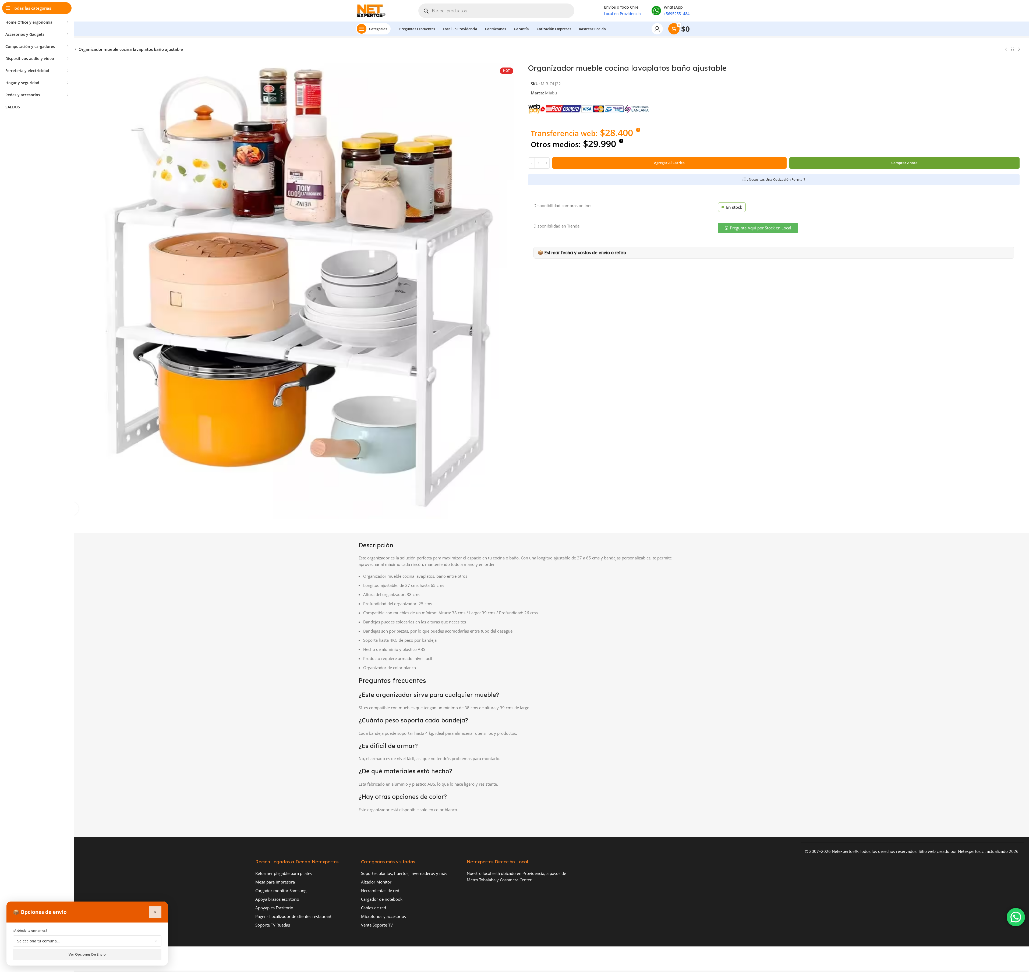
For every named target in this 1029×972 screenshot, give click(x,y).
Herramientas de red (380, 890)
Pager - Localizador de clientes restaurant (293, 916)
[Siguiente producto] (1019, 49)
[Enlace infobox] (670, 11)
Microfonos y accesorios (383, 916)
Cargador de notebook (381, 899)
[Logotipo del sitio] (372, 10)
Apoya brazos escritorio (277, 899)
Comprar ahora (904, 162)
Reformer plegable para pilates (283, 873)
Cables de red (373, 907)
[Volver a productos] (1012, 49)
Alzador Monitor (376, 882)
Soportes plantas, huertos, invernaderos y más (404, 873)
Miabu (551, 92)
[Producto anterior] (1006, 49)
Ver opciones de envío (87, 954)
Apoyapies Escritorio (274, 907)
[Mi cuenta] (657, 28)
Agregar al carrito (669, 162)
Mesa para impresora (275, 882)
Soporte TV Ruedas (272, 925)
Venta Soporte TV (377, 925)
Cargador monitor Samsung (280, 890)
